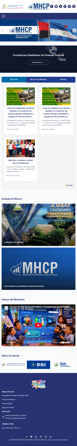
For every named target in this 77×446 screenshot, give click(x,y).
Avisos (63, 79)
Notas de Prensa (38, 79)
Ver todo (69, 185)
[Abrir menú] (4, 16)
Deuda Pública (7, 403)
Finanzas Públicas (8, 399)
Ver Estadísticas (38, 62)
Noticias (14, 79)
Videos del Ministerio (13, 299)
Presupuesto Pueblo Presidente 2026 (15, 395)
